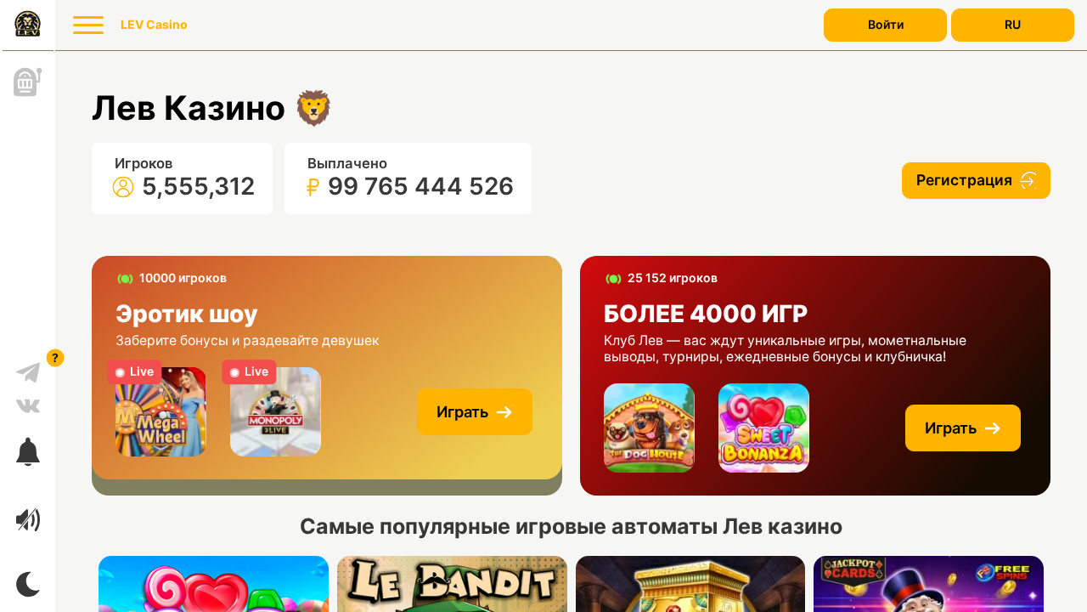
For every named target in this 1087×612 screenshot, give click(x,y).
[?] (28, 366)
